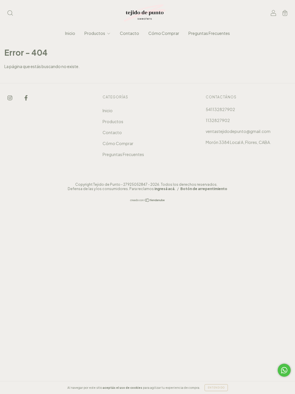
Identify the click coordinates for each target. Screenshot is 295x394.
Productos (95, 33)
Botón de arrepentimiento (203, 189)
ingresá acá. (164, 189)
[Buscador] (10, 13)
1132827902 (218, 120)
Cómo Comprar (163, 33)
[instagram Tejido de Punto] (10, 97)
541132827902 (220, 109)
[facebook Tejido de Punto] (26, 97)
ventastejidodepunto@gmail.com (238, 131)
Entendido (216, 387)
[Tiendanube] (148, 200)
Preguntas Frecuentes (209, 33)
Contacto (129, 33)
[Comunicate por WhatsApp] (284, 370)
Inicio (70, 33)
